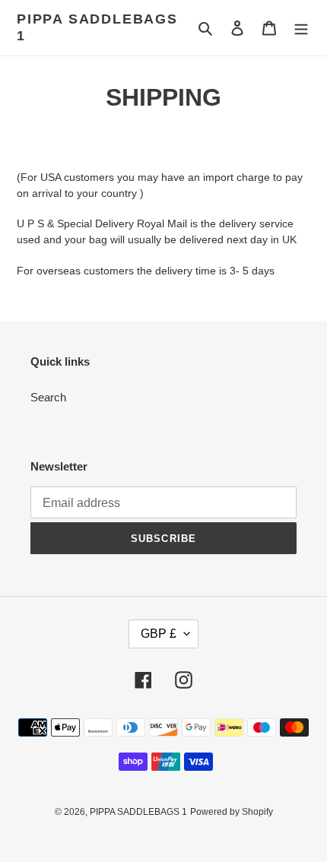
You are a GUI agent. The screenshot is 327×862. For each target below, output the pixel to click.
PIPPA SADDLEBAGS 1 (97, 27)
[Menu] (301, 27)
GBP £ (158, 633)
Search (48, 397)
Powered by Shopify (231, 812)
